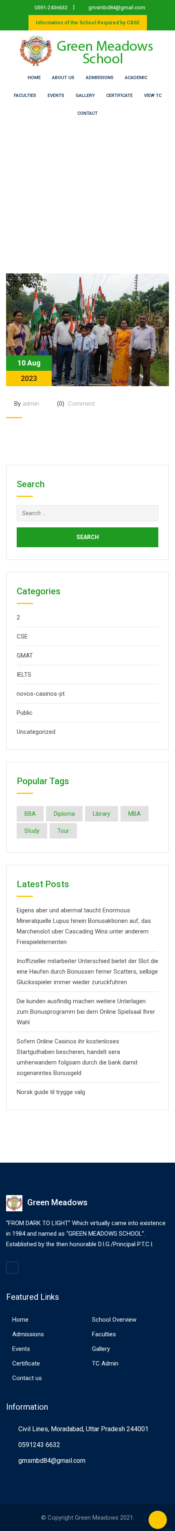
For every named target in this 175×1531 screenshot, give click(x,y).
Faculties (25, 95)
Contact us (27, 1378)
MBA (134, 814)
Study (31, 831)
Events (56, 95)
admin (31, 403)
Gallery (85, 95)
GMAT (25, 655)
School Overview (114, 1319)
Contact (87, 113)
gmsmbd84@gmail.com (116, 7)
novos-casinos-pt (41, 693)
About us (63, 77)
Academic (136, 77)
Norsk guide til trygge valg (51, 1092)
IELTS (24, 674)
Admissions (100, 77)
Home (34, 77)
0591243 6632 (39, 1445)
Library (101, 814)
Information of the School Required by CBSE (88, 23)
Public (25, 712)
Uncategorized (36, 731)
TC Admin (105, 1363)
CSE (22, 636)
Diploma (64, 814)
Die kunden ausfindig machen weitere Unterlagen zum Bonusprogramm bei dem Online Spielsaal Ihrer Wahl (86, 1012)
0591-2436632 (51, 7)
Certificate (119, 95)
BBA (30, 814)
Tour (63, 831)
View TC (153, 95)
